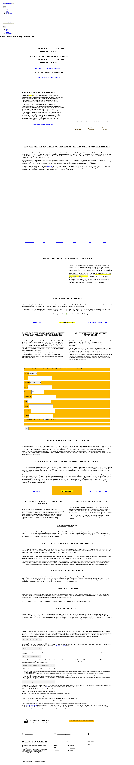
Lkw (44, 242)
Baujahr (26, 387)
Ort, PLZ (26, 406)
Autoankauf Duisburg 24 (8, 3)
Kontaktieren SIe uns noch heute (49, 77)
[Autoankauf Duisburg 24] (5, 19)
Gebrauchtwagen (29, 242)
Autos (104, 242)
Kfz (90, 242)
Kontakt (7, 12)
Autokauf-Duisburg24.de (31, 705)
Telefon (26, 415)
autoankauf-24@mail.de (54, 68)
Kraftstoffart (27, 382)
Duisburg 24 (89, 744)
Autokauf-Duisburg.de (61, 645)
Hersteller (26, 373)
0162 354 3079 (9, 13)
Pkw (74, 242)
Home (7, 9)
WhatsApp (50, 166)
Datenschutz (72, 748)
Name (25, 401)
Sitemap (71, 750)
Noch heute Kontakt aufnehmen (43, 124)
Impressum (72, 745)
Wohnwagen (59, 242)
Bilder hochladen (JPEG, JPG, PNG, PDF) (33, 419)
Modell (26, 378)
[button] (0, 764)
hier (47, 686)
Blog (7, 11)
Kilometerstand (27, 391)
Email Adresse (27, 410)
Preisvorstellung (28, 396)
